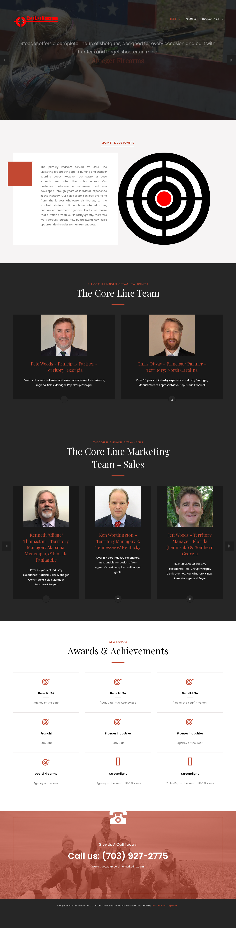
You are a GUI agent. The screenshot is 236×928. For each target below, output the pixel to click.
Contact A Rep (211, 18)
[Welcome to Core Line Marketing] (36, 21)
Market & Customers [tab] (117, 143)
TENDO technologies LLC (165, 905)
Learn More (118, 80)
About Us (191, 18)
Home (173, 18)
